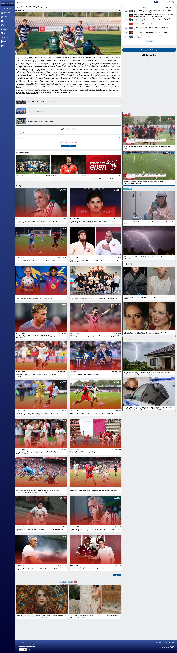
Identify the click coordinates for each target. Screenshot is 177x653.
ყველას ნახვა (149, 41)
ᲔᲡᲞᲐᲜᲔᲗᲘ (118, 526)
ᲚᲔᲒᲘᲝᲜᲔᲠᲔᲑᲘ (62, 371)
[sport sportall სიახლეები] (173, 2)
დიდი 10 (22, 1)
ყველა (117, 575)
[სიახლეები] (68, 582)
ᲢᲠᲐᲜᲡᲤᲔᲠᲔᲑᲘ (62, 296)
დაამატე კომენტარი (68, 145)
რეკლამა (165, 642)
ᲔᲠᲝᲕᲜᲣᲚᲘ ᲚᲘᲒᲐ (61, 257)
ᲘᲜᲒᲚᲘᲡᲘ (118, 565)
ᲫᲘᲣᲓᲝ (119, 257)
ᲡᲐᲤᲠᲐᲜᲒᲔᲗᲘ (62, 565)
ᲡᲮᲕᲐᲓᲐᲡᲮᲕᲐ (62, 218)
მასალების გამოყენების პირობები (27, 644)
